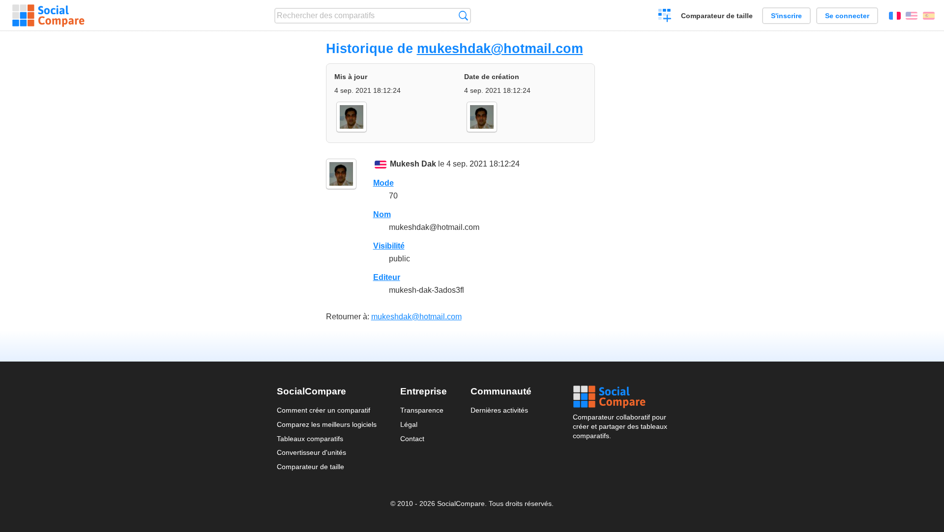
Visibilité (389, 246)
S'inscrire (786, 16)
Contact (412, 439)
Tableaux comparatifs (310, 439)
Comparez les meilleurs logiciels (327, 424)
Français (895, 16)
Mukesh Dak (413, 164)
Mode (383, 183)
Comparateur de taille (717, 16)
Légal (408, 424)
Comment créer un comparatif (323, 410)
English (911, 16)
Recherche (463, 15)
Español (929, 16)
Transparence (421, 410)
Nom (382, 214)
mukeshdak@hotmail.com (500, 48)
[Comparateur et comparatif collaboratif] (48, 15)
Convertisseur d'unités (311, 452)
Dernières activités (499, 410)
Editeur (386, 277)
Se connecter (847, 16)
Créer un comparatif (665, 16)
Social (620, 397)
